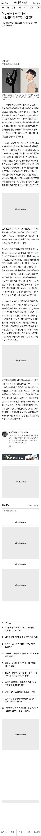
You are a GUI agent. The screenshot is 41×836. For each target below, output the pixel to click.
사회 (28, 832)
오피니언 (4, 832)
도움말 (29, 506)
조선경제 (37, 832)
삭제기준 (36, 506)
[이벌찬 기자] (5, 434)
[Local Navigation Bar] (2, 2)
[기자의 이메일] (10, 447)
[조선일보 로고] (20, 2)
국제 (20, 832)
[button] (2, 2)
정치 (12, 832)
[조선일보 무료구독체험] (20, 457)
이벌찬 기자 (5, 61)
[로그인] (38, 2)
